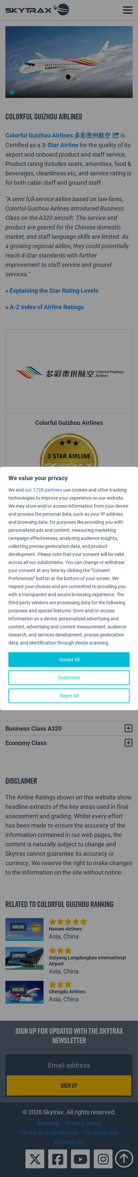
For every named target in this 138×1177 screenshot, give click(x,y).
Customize (69, 677)
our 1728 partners (43, 490)
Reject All (69, 695)
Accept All (69, 659)
